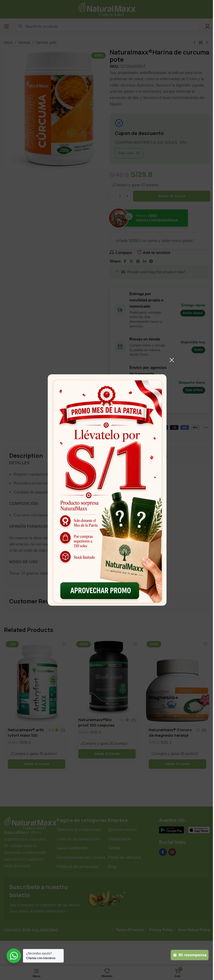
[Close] (171, 360)
